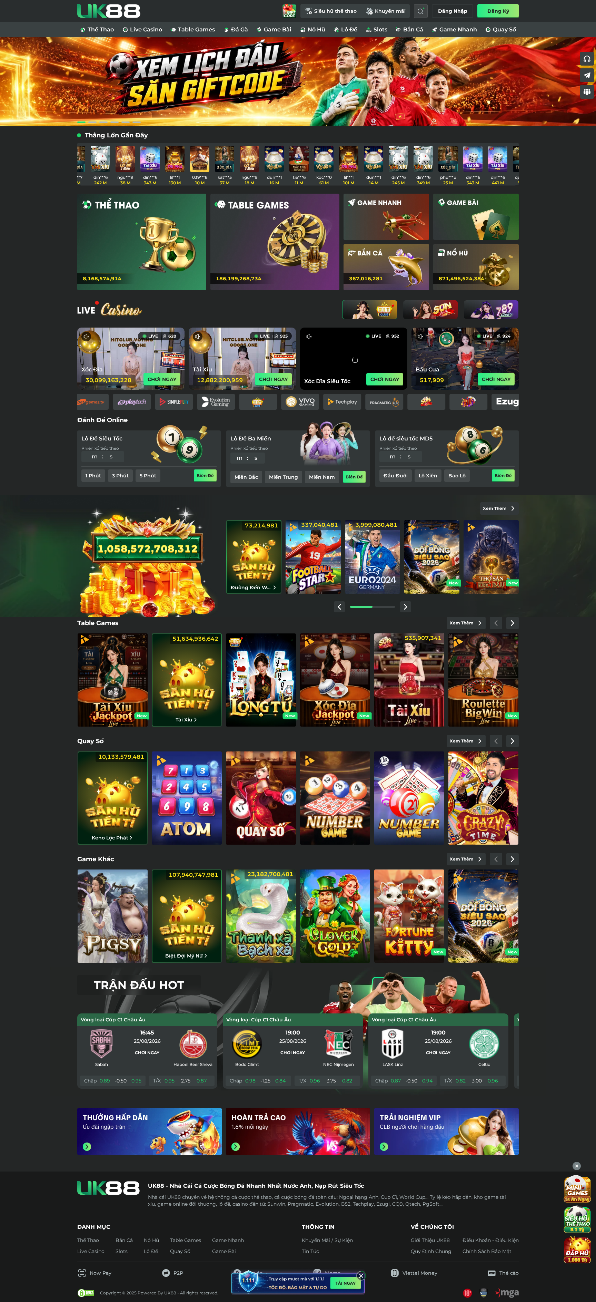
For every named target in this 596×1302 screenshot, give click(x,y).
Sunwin (276, 1204)
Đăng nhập (452, 11)
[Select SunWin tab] (430, 309)
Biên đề (205, 475)
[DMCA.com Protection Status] (86, 1293)
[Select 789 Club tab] (491, 309)
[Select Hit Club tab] (369, 309)
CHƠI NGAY (162, 379)
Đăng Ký (498, 11)
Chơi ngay (147, 1052)
